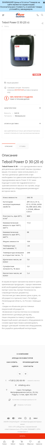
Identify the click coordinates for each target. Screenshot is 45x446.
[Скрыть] (43, 2)
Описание (8, 146)
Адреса (15, 366)
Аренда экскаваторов (22, 358)
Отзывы (22, 146)
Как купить (12, 362)
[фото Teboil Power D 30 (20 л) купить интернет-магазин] (22, 50)
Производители (30, 362)
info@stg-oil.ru (24, 385)
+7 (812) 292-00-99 (17, 380)
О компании (22, 354)
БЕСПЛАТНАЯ (19, 90)
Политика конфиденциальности (24, 400)
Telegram (25, 373)
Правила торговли (24, 405)
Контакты (28, 366)
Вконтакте (19, 373)
